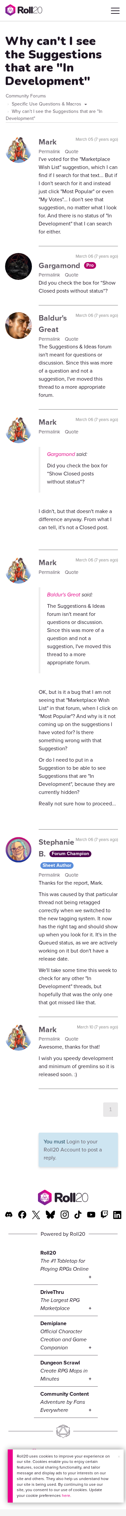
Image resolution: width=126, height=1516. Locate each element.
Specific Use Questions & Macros (47, 104)
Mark (47, 142)
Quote (71, 151)
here (66, 1495)
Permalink (50, 151)
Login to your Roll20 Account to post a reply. (73, 1150)
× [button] (119, 1457)
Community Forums (26, 95)
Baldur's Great (53, 323)
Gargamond (60, 265)
